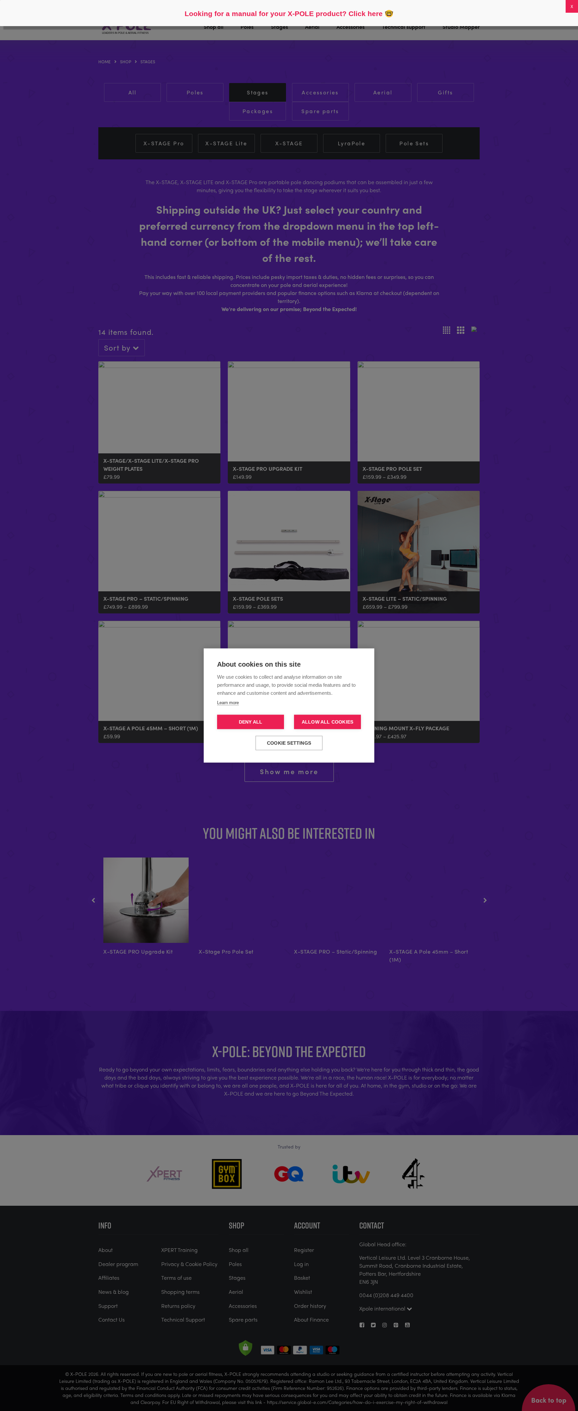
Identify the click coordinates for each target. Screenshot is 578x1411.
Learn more (228, 702)
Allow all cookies (327, 722)
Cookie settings (289, 743)
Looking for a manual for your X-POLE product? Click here (284, 13)
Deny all (251, 722)
